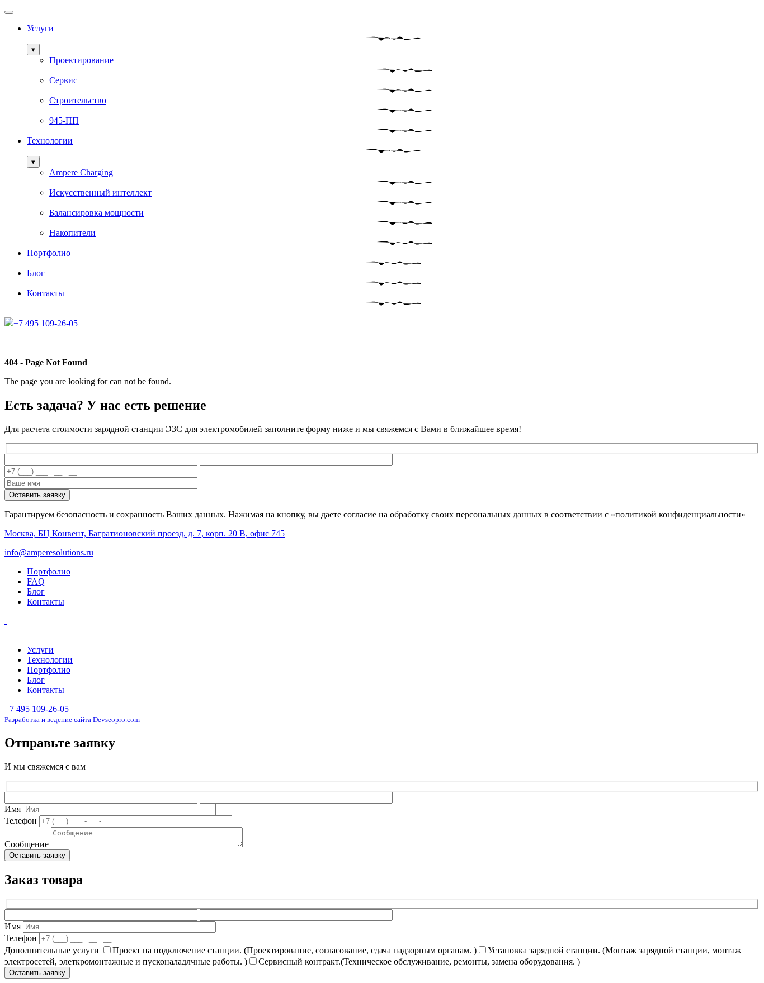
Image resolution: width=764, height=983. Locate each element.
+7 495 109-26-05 (36, 709)
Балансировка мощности (96, 212)
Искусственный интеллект (100, 192)
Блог (36, 273)
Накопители (72, 233)
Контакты (45, 293)
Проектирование (81, 60)
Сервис (63, 80)
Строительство (77, 100)
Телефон (20, 820)
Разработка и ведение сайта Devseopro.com (72, 719)
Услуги (40, 28)
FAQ (36, 581)
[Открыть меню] (8, 12)
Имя (12, 809)
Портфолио (48, 253)
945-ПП (64, 120)
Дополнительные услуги (51, 950)
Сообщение (26, 844)
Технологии (50, 140)
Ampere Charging (81, 172)
